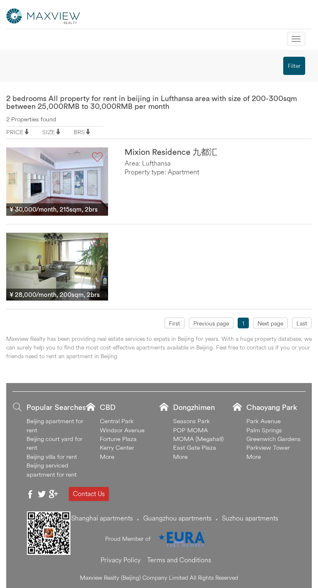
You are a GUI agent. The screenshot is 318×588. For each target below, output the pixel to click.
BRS (79, 132)
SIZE (48, 132)
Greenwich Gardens (273, 439)
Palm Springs (264, 430)
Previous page (211, 323)
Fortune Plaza (118, 439)
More (107, 456)
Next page (270, 323)
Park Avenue (263, 421)
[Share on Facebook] (30, 494)
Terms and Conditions (179, 560)
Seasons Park (191, 421)
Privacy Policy (121, 560)
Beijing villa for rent (51, 456)
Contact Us (89, 493)
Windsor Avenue (122, 430)
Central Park (117, 421)
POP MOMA (190, 430)
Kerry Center (117, 447)
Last (301, 323)
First (174, 323)
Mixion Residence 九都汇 (171, 152)
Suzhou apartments (250, 518)
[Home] (43, 15)
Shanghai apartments (102, 518)
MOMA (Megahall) (198, 439)
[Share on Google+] (53, 494)
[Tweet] (41, 494)
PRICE (15, 132)
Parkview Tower (268, 447)
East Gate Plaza (194, 447)
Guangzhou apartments (177, 518)
